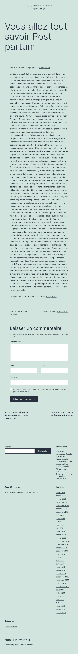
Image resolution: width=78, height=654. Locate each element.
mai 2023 (60, 600)
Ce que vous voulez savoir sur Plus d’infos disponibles (64, 464)
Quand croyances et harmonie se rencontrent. (64, 476)
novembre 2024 (62, 544)
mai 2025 (60, 525)
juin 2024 (60, 557)
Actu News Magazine (39, 5)
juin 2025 (60, 522)
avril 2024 (60, 564)
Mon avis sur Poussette (61, 470)
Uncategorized (62, 311)
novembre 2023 (62, 580)
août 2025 (60, 515)
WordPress (28, 645)
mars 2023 (60, 606)
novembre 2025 (62, 506)
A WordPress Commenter (15, 492)
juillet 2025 (60, 519)
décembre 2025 (62, 502)
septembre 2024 (63, 551)
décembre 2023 (62, 577)
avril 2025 (60, 528)
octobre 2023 (61, 583)
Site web (13, 377)
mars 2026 (60, 493)
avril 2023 (60, 603)
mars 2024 (60, 567)
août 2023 (60, 590)
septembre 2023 (62, 587)
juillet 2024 (60, 554)
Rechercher (9, 447)
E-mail (44, 365)
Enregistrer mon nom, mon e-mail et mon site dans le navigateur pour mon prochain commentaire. (40, 390)
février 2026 (61, 496)
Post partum (44, 67)
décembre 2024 (62, 541)
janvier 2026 (61, 499)
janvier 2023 (61, 613)
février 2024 (61, 570)
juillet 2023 (60, 593)
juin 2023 (60, 596)
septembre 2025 (62, 512)
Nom (12, 365)
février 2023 (61, 609)
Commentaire (16, 341)
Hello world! (33, 492)
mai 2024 (60, 561)
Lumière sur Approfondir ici (62, 458)
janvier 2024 (61, 574)
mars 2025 (60, 531)
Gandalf (15, 314)
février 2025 (61, 535)
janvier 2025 (61, 538)
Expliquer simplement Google (64, 453)
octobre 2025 (61, 509)
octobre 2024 (61, 548)
